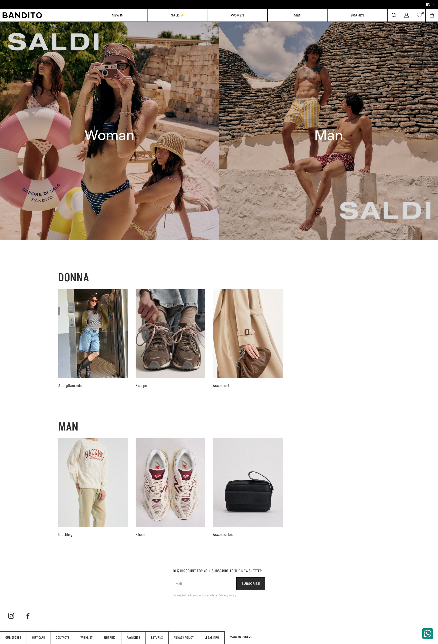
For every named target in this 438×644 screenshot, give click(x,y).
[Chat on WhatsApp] (427, 633)
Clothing (65, 534)
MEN (297, 15)
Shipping (110, 637)
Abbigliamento (70, 385)
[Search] (393, 15)
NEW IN (117, 15)
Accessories (223, 534)
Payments (133, 637)
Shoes (140, 534)
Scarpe (141, 385)
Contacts (62, 637)
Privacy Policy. (227, 595)
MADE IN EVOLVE (241, 637)
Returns (157, 637)
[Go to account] (406, 15)
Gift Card (38, 637)
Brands (357, 15)
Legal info (212, 637)
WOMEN (237, 15)
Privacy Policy (184, 637)
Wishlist (86, 637)
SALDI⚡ (177, 15)
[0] (419, 15)
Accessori (221, 385)
